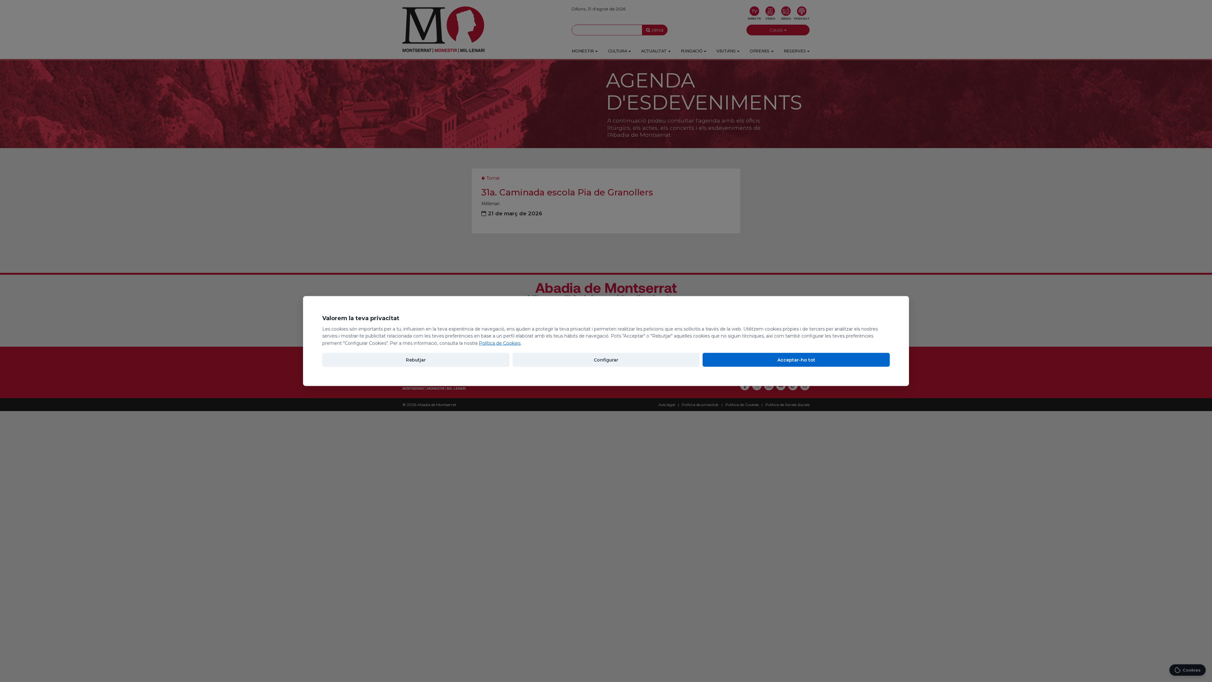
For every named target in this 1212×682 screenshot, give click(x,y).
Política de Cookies (499, 343)
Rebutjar (416, 359)
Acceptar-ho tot (796, 359)
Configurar (606, 359)
